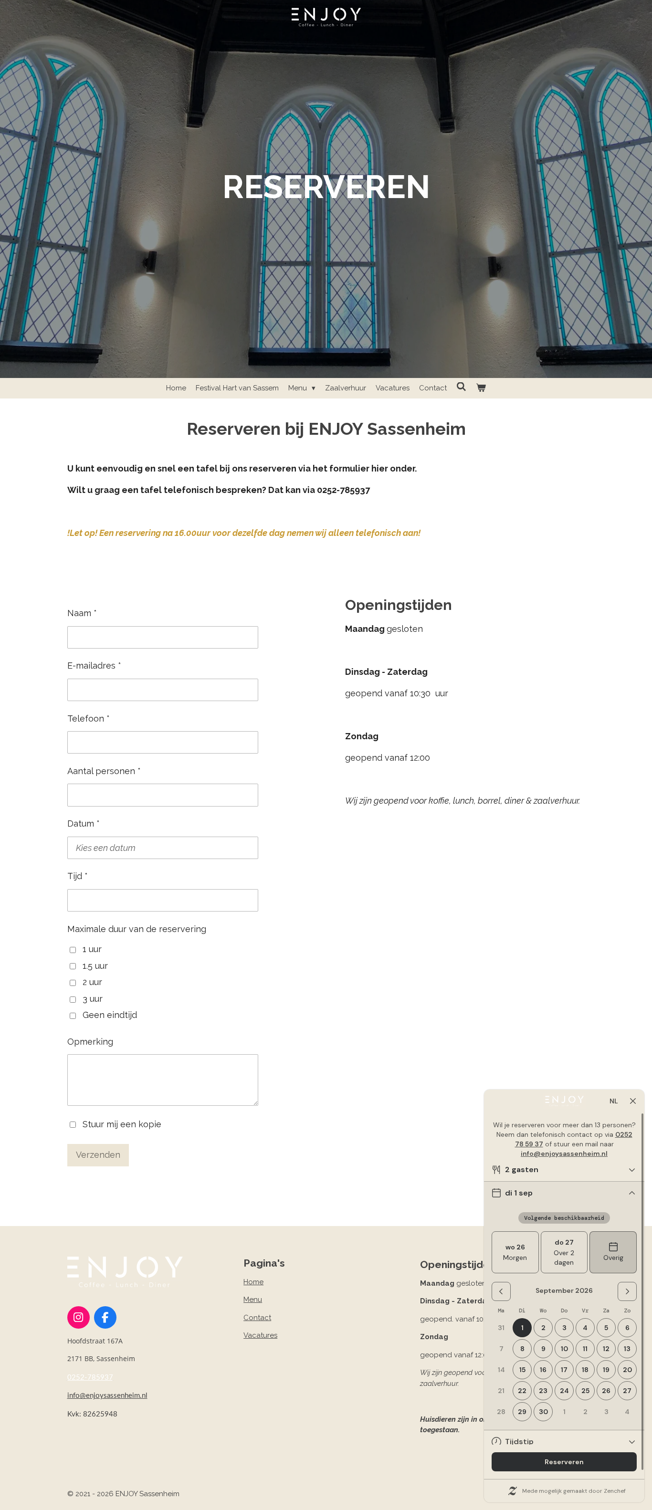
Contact (257, 1317)
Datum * (83, 823)
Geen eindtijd (110, 1015)
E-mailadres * (94, 666)
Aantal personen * (104, 771)
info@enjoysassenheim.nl (107, 1395)
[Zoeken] (461, 387)
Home (253, 1282)
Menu (252, 1299)
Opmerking (90, 1042)
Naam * (82, 613)
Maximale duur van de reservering (136, 929)
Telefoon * (88, 718)
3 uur (93, 999)
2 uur (92, 982)
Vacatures (260, 1335)
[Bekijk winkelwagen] (481, 388)
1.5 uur (95, 966)
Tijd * (77, 876)
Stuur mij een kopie (122, 1124)
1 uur (92, 949)
